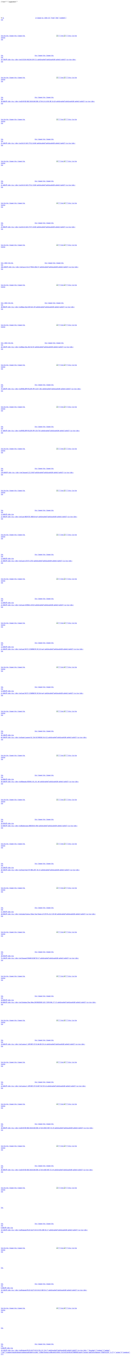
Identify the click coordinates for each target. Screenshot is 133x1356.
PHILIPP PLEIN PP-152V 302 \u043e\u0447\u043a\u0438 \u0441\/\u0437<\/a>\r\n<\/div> (51, 389)
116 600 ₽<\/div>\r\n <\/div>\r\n (48, 798)
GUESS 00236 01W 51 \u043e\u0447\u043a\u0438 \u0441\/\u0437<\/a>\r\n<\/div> (48, 59)
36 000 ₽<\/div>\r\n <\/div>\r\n (48, 428)
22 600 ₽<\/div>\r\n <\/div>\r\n (65, 1220)
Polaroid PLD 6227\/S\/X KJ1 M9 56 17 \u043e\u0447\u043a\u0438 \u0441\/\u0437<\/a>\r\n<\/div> (54, 1290)
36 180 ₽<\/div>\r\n (65, 1044)
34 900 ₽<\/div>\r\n (65, 1177)
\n (34, 18)
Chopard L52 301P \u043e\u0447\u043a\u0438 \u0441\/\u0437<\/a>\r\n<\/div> (48, 472)
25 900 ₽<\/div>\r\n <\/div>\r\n (44, 557)
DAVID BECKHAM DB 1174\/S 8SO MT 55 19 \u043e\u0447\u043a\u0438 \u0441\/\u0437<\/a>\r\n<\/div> (57, 1128)
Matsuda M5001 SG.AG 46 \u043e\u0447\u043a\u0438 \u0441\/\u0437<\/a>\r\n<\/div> (50, 781)
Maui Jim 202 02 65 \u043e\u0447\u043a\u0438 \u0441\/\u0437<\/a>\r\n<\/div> (47, 347)
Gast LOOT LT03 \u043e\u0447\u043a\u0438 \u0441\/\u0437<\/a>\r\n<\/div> (46, 561)
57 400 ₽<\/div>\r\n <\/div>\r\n (48, 756)
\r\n (2, 20)
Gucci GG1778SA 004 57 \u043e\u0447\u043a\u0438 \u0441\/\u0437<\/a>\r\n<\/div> (50, 267)
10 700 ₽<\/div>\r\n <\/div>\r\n (48, 385)
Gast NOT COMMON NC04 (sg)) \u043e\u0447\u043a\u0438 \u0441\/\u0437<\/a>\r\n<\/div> (52, 693)
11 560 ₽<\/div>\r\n (65, 1133)
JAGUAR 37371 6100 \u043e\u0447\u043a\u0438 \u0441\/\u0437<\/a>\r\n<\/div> (48, 227)
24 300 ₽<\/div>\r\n (65, 1111)
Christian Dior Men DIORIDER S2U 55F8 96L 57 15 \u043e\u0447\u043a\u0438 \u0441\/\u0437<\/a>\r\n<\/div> (58, 1002)
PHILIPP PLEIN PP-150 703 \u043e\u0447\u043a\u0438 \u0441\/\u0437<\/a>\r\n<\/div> (50, 431)
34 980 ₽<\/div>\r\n (65, 1066)
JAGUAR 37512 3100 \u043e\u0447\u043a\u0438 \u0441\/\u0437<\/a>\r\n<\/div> (48, 185)
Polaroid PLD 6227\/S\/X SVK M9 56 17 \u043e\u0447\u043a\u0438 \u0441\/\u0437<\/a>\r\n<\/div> (54, 1230)
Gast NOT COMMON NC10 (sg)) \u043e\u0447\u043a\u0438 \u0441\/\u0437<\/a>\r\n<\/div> (52, 649)
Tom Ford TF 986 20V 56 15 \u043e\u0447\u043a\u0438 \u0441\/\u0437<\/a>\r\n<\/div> (50, 870)
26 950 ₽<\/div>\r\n (65, 1089)
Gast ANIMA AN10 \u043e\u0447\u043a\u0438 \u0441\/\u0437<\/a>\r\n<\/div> (47, 605)
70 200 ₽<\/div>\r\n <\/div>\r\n (48, 714)
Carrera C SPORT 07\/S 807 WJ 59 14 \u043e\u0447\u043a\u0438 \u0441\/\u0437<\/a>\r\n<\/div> (53, 1086)
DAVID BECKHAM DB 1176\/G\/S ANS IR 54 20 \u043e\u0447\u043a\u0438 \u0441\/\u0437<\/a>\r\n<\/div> (58, 101)
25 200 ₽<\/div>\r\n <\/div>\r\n (44, 471)
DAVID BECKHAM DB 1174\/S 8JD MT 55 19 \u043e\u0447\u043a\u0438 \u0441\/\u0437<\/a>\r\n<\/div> (57, 1170)
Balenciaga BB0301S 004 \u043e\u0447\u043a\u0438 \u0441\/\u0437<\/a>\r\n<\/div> (49, 826)
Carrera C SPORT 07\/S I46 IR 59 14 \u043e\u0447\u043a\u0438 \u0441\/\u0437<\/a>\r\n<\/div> (53, 1044)
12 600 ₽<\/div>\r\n (48, 840)
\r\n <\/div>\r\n (32, 263)
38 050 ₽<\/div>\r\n (65, 1155)
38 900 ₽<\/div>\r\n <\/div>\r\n (11, 307)
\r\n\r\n (3, 37)
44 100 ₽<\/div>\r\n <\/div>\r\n (11, 347)
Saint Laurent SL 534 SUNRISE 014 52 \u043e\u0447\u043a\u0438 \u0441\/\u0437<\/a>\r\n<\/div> (54, 737)
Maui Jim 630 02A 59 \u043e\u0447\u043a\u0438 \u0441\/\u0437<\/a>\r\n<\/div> (48, 307)
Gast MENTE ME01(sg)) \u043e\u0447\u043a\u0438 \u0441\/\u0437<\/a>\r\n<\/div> (49, 517)
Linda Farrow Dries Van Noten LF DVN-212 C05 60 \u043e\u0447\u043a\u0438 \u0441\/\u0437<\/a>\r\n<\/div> (58, 914)
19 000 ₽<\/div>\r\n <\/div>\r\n (65, 1199)
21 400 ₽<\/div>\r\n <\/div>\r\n (44, 514)
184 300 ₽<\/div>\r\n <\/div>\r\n (11, 267)
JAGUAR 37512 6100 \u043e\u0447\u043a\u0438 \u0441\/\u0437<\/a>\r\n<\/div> (48, 143)
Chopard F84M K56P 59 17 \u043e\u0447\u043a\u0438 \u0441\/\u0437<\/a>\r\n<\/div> (50, 958)
